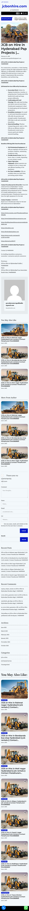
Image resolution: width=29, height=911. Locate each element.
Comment (4, 487)
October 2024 (5, 645)
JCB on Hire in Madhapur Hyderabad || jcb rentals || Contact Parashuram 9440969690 (14, 865)
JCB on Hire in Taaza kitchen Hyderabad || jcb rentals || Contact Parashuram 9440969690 (13, 896)
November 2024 (5, 642)
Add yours (4, 481)
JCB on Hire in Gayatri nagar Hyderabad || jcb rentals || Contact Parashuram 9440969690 (13, 834)
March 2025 (4, 631)
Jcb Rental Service (6, 661)
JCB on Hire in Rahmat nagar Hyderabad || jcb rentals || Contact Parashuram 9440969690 (13, 339)
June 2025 (3, 627)
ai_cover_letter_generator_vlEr (9, 607)
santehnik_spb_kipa (7, 601)
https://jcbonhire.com (7, 228)
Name (2, 500)
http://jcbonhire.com (10, 308)
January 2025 (4, 638)
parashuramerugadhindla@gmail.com (11, 58)
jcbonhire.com (14, 6)
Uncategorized (5, 664)
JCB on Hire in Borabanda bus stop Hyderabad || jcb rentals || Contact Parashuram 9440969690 (13, 361)
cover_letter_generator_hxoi (9, 595)
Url (2, 516)
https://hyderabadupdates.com (10, 231)
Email (2, 508)
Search (3, 536)
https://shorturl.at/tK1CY (8, 241)
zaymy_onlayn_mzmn (7, 589)
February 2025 (5, 634)
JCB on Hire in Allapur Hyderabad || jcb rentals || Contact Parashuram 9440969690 (13, 802)
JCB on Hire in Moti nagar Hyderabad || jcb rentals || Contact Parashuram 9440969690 (14, 384)
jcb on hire (4, 657)
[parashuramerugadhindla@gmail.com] (14, 290)
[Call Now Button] (4, 908)
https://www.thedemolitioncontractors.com (13, 218)
